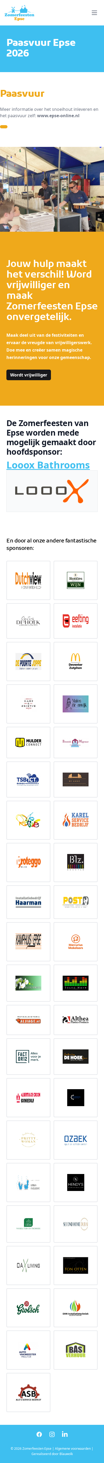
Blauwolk (66, 1454)
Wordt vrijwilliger (28, 375)
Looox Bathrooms (48, 464)
